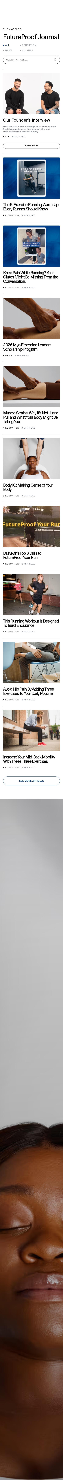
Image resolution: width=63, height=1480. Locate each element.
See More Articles (31, 780)
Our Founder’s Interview (26, 120)
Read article (31, 146)
